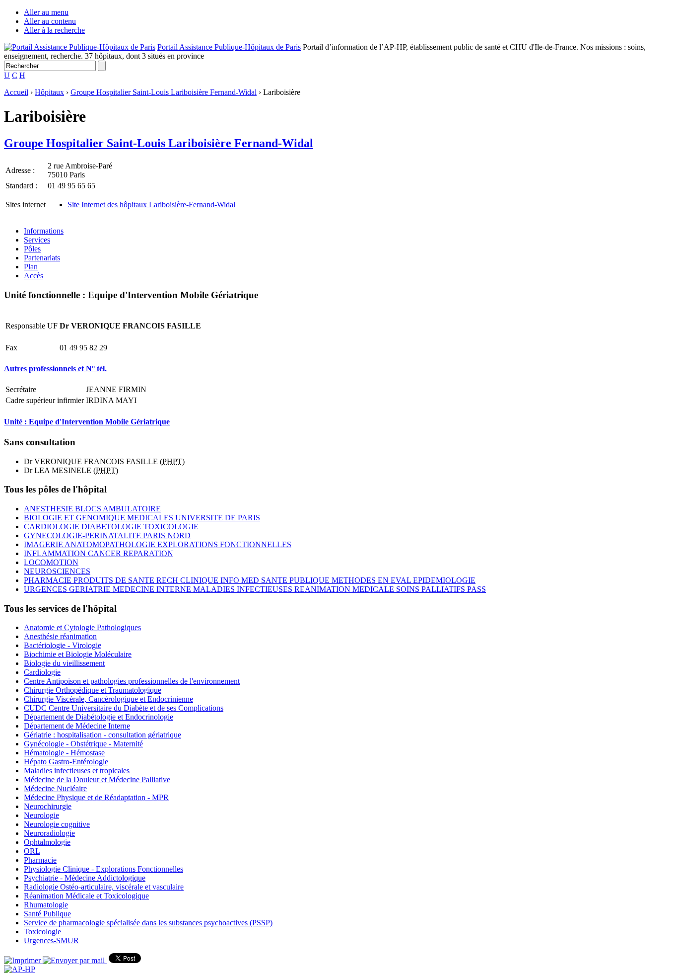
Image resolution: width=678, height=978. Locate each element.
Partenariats (42, 257)
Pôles (32, 248)
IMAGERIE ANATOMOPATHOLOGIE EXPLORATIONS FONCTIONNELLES (157, 544)
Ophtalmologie (47, 842)
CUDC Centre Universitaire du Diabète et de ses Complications (123, 708)
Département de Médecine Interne (77, 726)
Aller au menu (46, 12)
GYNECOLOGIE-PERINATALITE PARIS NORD (107, 535)
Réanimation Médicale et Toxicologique (86, 896)
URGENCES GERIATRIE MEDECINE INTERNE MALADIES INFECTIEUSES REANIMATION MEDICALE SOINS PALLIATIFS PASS (255, 589)
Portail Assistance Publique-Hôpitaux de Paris (229, 47)
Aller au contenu (50, 21)
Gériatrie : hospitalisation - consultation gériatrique (102, 735)
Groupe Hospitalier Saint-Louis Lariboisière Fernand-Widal (163, 92)
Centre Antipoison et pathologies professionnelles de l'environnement (132, 681)
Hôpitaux (49, 92)
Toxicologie (42, 931)
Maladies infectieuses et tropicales (77, 770)
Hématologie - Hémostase (64, 752)
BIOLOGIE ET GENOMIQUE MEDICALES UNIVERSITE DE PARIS (142, 517)
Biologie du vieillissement (64, 663)
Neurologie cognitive (57, 824)
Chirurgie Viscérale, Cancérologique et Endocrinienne (108, 699)
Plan (31, 266)
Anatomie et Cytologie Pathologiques (82, 627)
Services (37, 240)
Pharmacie (40, 860)
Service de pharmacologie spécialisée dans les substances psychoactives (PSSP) (148, 922)
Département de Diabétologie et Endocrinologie (98, 717)
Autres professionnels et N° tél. (55, 368)
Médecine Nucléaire (55, 788)
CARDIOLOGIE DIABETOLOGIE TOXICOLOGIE (111, 526)
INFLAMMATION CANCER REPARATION (98, 553)
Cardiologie (42, 672)
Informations (44, 231)
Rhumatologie (46, 904)
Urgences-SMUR (51, 940)
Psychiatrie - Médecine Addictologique (84, 878)
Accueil (16, 92)
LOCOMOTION (51, 562)
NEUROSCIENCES (57, 571)
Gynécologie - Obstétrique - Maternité (83, 743)
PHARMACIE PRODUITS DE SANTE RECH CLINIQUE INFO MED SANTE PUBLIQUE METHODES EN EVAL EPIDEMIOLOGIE (249, 580)
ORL (32, 851)
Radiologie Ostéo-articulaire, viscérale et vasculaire (104, 887)
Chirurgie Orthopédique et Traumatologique (92, 690)
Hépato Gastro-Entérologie (66, 761)
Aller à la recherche (54, 30)
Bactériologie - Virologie (62, 645)
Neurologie (41, 815)
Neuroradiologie (49, 833)
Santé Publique (47, 913)
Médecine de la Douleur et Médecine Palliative (97, 779)
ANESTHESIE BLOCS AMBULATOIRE (92, 508)
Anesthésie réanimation (60, 636)
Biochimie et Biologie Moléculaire (78, 654)
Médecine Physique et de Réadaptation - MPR (96, 797)
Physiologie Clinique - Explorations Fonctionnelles (103, 869)
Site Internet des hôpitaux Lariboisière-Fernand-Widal (151, 204)
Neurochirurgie (47, 806)
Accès (33, 275)
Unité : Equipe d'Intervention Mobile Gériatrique (87, 421)
